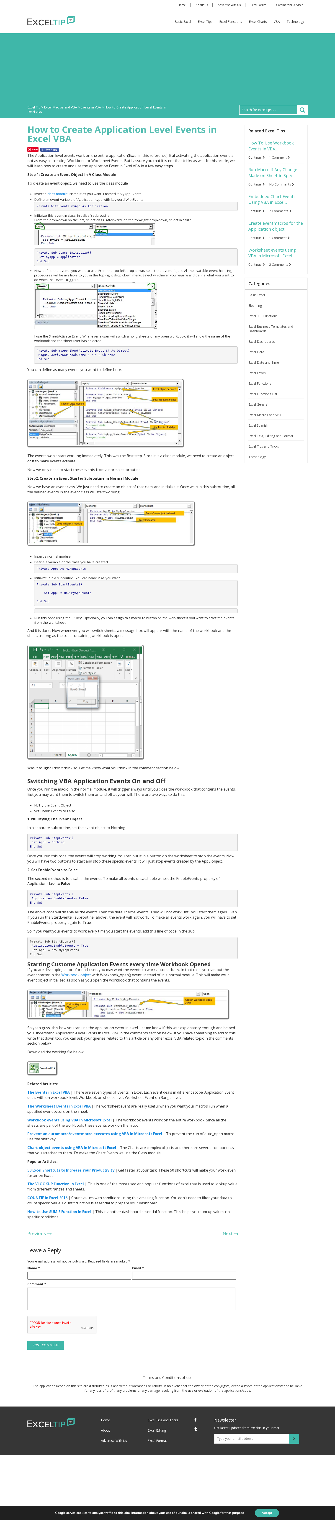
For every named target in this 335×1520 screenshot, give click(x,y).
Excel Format (157, 1440)
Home (182, 5)
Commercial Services (289, 5)
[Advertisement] (167, 71)
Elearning (255, 305)
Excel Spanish (258, 425)
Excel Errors (257, 373)
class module (57, 193)
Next (228, 1233)
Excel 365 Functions (263, 316)
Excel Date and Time (263, 362)
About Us (202, 5)
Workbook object (76, 974)
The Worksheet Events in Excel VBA (59, 1106)
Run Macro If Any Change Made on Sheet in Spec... (272, 172)
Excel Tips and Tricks (263, 446)
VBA (277, 21)
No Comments (280, 184)
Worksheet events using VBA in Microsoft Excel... (272, 253)
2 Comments (279, 211)
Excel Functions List (262, 394)
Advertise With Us (229, 5)
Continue (255, 157)
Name (33, 1268)
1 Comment (278, 157)
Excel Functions (230, 21)
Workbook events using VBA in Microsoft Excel (69, 1120)
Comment (36, 1284)
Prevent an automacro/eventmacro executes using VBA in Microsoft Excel (94, 1133)
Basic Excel (183, 21)
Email (138, 1268)
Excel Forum (258, 5)
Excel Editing (157, 1430)
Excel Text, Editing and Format (270, 436)
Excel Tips (205, 21)
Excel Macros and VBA (264, 415)
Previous (36, 1233)
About (105, 1430)
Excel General (258, 404)
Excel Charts (258, 21)
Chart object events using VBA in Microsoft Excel (71, 1147)
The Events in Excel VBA (48, 1092)
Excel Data (256, 352)
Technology (295, 21)
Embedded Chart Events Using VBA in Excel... (272, 199)
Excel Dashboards (261, 341)
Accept (267, 1513)
